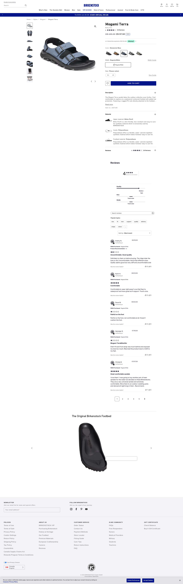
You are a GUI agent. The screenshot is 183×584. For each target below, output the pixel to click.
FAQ (75, 548)
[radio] (108, 53)
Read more (109, 104)
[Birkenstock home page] (91, 5)
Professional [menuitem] (110, 10)
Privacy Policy (9, 532)
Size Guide (152, 75)
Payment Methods (81, 532)
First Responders (115, 528)
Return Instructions (81, 545)
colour (120, 226)
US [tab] (113, 75)
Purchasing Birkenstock (48, 528)
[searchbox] (131, 213)
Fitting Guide (79, 538)
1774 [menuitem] (142, 10)
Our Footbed (44, 535)
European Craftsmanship (48, 542)
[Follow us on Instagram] (71, 509)
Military (112, 538)
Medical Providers (116, 535)
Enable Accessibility (10, 2)
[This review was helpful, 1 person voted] (146, 390)
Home (29, 19)
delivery (143, 221)
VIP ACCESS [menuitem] (87, 10)
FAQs (111, 525)
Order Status (79, 525)
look (122, 221)
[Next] (30, 79)
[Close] (180, 580)
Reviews (42, 548)
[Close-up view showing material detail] (30, 64)
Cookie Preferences (133, 580)
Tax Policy (8, 545)
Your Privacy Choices (13, 562)
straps (113, 226)
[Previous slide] (91, 81)
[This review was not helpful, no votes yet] (149, 266)
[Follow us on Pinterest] (81, 509)
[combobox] (134, 233)
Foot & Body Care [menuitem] (131, 10)
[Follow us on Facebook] (76, 509)
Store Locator (79, 535)
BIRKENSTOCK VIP (47, 525)
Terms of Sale (9, 528)
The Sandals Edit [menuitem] (56, 10)
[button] (2, 14)
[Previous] (30, 26)
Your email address (12, 510)
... (125, 226)
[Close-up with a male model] (30, 71)
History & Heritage (46, 532)
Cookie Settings (10, 535)
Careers (42, 545)
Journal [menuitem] (120, 10)
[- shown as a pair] (30, 56)
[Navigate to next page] (144, 399)
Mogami (43, 19)
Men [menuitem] (73, 10)
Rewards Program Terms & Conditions (18, 555)
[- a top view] (30, 33)
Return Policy (9, 538)
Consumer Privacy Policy (10, 582)
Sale (79, 10)
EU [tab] (108, 75)
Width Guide (152, 60)
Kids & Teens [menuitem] (99, 10)
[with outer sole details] (30, 49)
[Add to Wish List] (107, 83)
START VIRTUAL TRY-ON (99, 15)
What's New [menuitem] (43, 10)
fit (117, 221)
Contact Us (78, 528)
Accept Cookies (148, 580)
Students (112, 542)
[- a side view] (30, 41)
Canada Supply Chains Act (14, 551)
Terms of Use (9, 525)
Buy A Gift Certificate (152, 528)
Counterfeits (8, 548)
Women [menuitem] (67, 10)
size (113, 221)
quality (136, 221)
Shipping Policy (10, 542)
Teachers (112, 545)
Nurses (112, 532)
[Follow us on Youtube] (86, 509)
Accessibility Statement (91, 576)
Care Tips (77, 542)
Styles (35, 19)
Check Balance (150, 525)
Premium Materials (46, 538)
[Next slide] (95, 81)
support (129, 221)
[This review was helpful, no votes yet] (145, 266)
